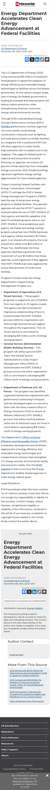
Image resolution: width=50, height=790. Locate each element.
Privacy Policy (36, 769)
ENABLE (6, 126)
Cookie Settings (25, 772)
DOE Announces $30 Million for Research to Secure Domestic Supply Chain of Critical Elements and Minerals (26, 684)
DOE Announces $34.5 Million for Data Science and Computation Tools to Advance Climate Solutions (28, 673)
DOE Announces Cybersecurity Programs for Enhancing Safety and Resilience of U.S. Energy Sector (27, 694)
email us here (16, 655)
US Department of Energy (14, 48)
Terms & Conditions (23, 765)
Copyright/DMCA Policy (14, 769)
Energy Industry (35, 608)
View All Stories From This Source (27, 701)
